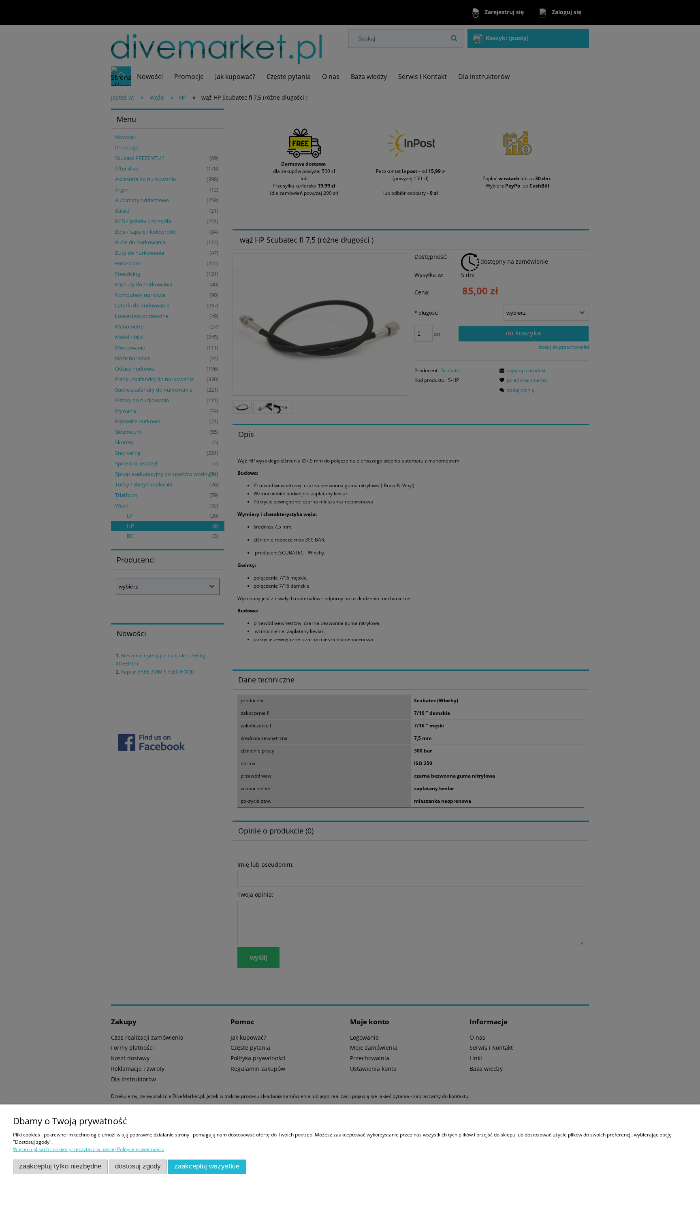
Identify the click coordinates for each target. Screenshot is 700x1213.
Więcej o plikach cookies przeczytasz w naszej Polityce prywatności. (88, 1149)
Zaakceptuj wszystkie (206, 1166)
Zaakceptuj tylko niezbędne (60, 1166)
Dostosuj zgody (138, 1166)
